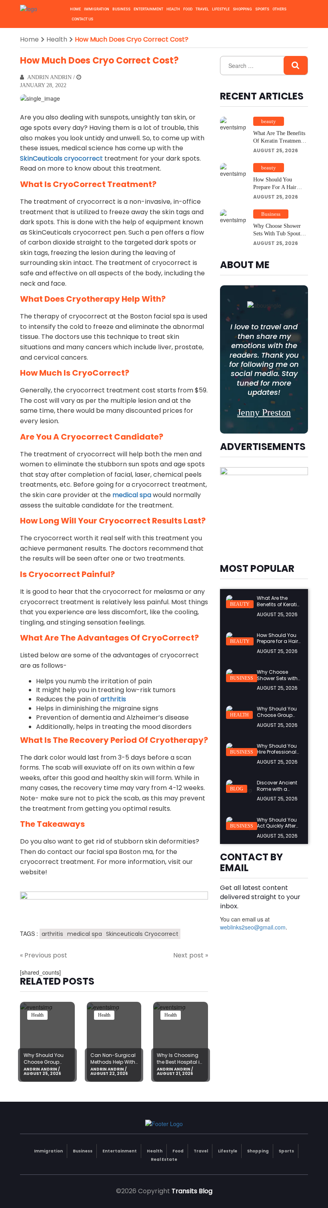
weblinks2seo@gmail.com (253, 927)
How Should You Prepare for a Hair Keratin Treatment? (275, 187)
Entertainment (148, 9)
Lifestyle (221, 9)
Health (173, 9)
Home (75, 9)
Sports (262, 9)
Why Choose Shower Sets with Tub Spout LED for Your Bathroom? (277, 238)
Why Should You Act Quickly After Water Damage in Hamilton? (278, 829)
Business (121, 9)
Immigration (96, 9)
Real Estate (164, 1159)
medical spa (84, 934)
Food (187, 9)
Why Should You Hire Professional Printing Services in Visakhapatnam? (279, 755)
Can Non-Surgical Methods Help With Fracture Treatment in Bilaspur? (113, 1065)
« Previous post (43, 955)
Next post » (190, 955)
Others (279, 9)
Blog (236, 789)
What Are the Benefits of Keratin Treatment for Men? (279, 141)
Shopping (242, 9)
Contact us (82, 19)
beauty (268, 121)
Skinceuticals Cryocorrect (142, 934)
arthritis (52, 934)
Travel (202, 9)
